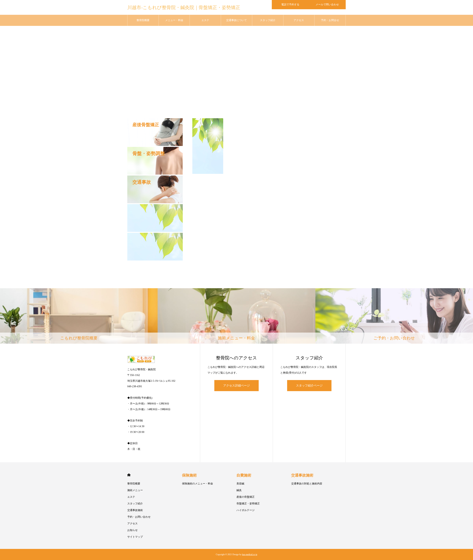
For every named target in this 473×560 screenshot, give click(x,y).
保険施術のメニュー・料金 (197, 483)
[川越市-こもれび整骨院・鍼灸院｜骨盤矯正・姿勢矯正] (160, 359)
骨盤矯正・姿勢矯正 (248, 503)
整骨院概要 (143, 20)
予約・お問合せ (330, 20)
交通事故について (236, 20)
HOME (128, 474)
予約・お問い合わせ (139, 516)
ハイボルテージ (245, 510)
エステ (205, 20)
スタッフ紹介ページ (309, 385)
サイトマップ (135, 536)
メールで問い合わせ (327, 4)
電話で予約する (290, 4)
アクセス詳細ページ (236, 385)
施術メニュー (135, 490)
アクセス (299, 20)
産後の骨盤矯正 (245, 497)
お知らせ (132, 530)
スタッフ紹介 (267, 20)
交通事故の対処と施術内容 (306, 483)
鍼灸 (239, 490)
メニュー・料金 (174, 20)
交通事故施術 (135, 510)
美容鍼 (240, 483)
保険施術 (189, 475)
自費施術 (243, 475)
